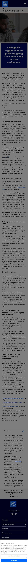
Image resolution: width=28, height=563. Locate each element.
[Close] (26, 541)
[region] (14, 551)
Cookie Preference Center (13, 555)
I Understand (14, 560)
